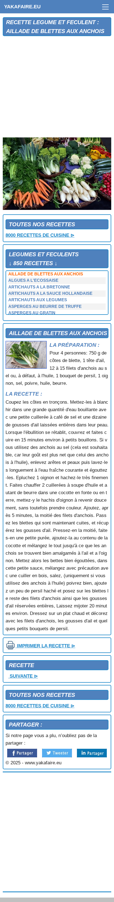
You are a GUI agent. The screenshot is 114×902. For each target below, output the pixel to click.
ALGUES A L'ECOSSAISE (33, 280)
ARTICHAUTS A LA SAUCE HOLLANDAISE (50, 293)
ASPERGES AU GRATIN (31, 313)
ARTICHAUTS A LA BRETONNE (39, 287)
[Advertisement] (57, 87)
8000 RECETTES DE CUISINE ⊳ (40, 235)
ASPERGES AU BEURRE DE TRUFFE (45, 306)
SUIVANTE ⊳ (23, 676)
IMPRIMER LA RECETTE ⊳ (45, 646)
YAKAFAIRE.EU (22, 6)
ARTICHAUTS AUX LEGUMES (37, 300)
